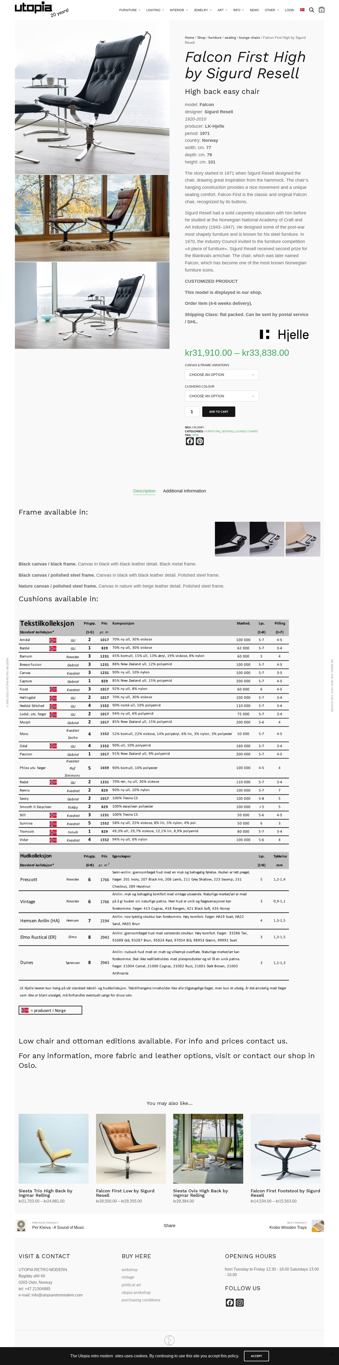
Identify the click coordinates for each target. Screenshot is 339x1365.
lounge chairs (249, 38)
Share (169, 1225)
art (221, 10)
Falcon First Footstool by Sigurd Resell (285, 1193)
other (270, 10)
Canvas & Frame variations (207, 365)
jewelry (201, 10)
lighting (153, 10)
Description (144, 490)
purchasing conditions (141, 1300)
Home (189, 38)
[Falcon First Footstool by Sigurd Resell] (286, 1149)
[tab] (144, 491)
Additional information (184, 490)
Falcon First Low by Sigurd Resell (125, 1193)
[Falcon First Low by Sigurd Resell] (131, 1149)
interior (177, 10)
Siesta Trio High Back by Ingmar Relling (45, 1193)
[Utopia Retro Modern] (169, 1340)
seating (230, 38)
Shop (201, 38)
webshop (130, 1270)
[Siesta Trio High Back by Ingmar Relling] (54, 1149)
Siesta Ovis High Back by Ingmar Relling (200, 1193)
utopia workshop (136, 1292)
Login (289, 10)
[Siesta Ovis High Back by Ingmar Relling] (208, 1149)
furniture (128, 10)
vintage (128, 1277)
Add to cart (218, 411)
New (195, 435)
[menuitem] (302, 10)
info (236, 10)
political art (131, 1285)
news (254, 10)
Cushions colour (199, 386)
